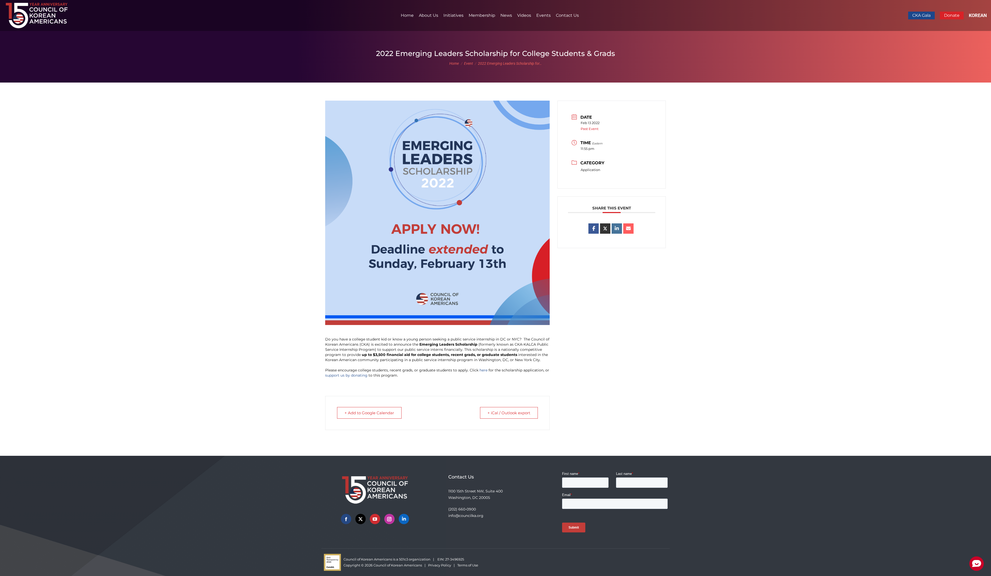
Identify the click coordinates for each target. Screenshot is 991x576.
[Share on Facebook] (593, 228)
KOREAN (978, 15)
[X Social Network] (605, 228)
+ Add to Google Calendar (369, 412)
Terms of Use (467, 565)
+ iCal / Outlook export (508, 412)
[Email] (628, 228)
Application (590, 170)
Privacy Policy (439, 565)
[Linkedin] (617, 228)
